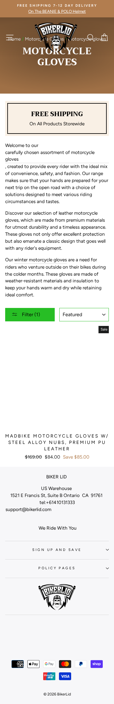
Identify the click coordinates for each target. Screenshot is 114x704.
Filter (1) (30, 314)
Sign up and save (56, 550)
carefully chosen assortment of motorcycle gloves (50, 155)
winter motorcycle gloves (40, 260)
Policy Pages (56, 568)
